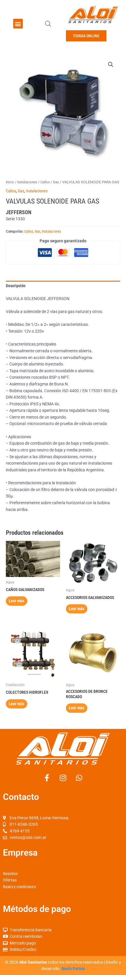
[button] (18, 23)
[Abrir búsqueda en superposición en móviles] (48, 24)
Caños (45, 182)
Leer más (16, 600)
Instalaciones (27, 182)
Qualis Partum (73, 968)
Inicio (10, 182)
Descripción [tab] (15, 285)
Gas (56, 182)
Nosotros (10, 873)
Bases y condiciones (19, 886)
